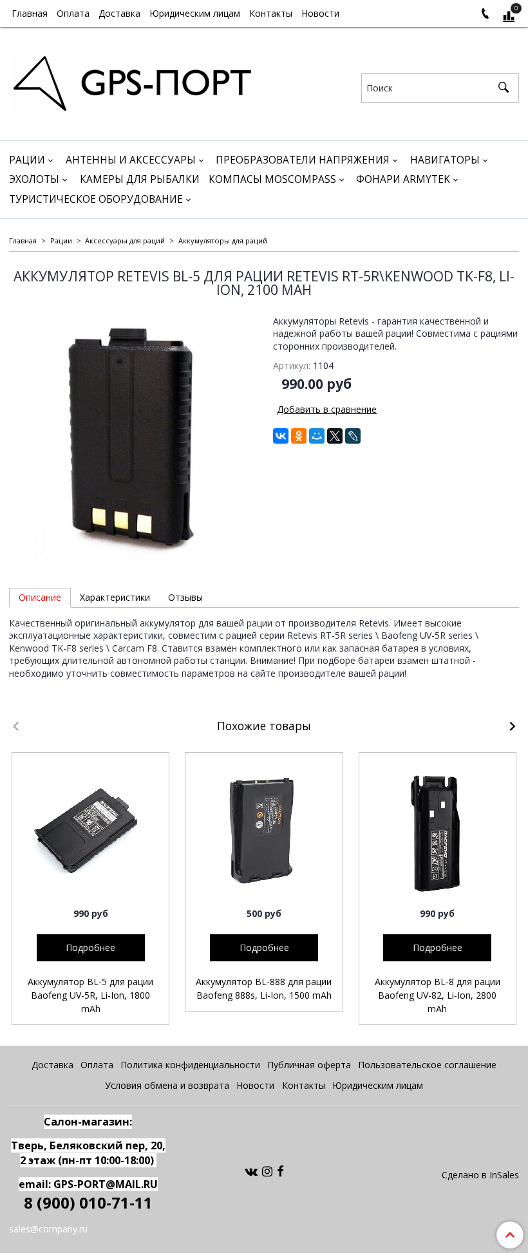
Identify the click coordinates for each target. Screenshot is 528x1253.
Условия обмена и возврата (167, 1085)
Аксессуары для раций (125, 240)
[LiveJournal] (353, 436)
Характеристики (115, 597)
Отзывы (185, 597)
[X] (335, 436)
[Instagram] (267, 1171)
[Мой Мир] (317, 436)
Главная (30, 13)
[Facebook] (280, 1171)
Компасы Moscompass (272, 179)
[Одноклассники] (298, 436)
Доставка (119, 13)
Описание (40, 597)
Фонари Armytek (403, 179)
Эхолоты (34, 179)
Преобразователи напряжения (303, 160)
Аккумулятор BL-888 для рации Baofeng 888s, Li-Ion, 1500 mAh (264, 988)
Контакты (270, 13)
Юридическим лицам (194, 13)
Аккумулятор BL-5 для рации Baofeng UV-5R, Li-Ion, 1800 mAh (90, 995)
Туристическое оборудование (96, 199)
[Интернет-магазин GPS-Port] (131, 81)
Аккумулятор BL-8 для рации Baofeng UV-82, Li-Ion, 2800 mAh (437, 995)
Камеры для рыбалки (140, 179)
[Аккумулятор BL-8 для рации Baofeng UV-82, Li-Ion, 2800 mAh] (437, 831)
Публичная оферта (309, 1065)
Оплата (73, 13)
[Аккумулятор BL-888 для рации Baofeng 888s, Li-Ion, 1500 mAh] (263, 831)
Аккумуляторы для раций (222, 240)
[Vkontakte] (251, 1171)
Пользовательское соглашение (427, 1065)
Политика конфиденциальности (190, 1065)
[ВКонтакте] (280, 436)
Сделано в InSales (480, 1175)
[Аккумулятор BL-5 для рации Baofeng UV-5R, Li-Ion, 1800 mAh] (90, 831)
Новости (320, 13)
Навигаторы (445, 160)
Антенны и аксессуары (131, 160)
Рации (27, 160)
